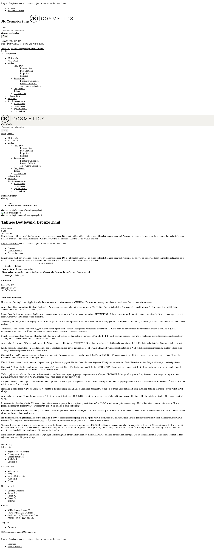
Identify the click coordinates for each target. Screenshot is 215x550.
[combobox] (15, 30)
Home (10, 203)
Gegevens (12, 248)
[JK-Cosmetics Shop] (51, 21)
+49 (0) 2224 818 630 (11, 41)
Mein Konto (13, 471)
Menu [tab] (3, 133)
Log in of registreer (10, 3)
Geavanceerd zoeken (10, 33)
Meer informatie (15, 251)
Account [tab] (10, 133)
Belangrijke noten (15, 253)
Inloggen (11, 8)
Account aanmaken (16, 10)
